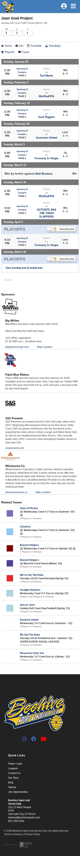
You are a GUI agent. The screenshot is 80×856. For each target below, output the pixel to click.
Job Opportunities (18, 792)
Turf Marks (46, 75)
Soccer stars (27, 604)
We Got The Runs (30, 634)
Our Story (13, 777)
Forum (25, 52)
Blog (10, 782)
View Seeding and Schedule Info (24, 268)
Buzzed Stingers (29, 545)
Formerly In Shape (46, 158)
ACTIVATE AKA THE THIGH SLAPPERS (46, 213)
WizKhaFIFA (46, 96)
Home (8, 45)
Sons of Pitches (29, 508)
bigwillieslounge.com (17, 347)
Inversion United (46, 137)
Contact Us (14, 773)
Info (21, 45)
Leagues (13, 768)
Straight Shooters (30, 589)
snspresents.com (14, 448)
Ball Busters (44, 173)
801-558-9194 (16, 821)
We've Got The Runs (31, 575)
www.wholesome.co (16, 492)
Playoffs (10, 52)
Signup (12, 787)
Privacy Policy (32, 834)
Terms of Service (13, 834)
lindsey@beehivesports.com (24, 817)
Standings (55, 45)
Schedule (36, 45)
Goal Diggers (46, 117)
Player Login (15, 763)
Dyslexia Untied (29, 619)
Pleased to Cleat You (32, 653)
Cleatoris (25, 526)
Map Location (44, 347)
